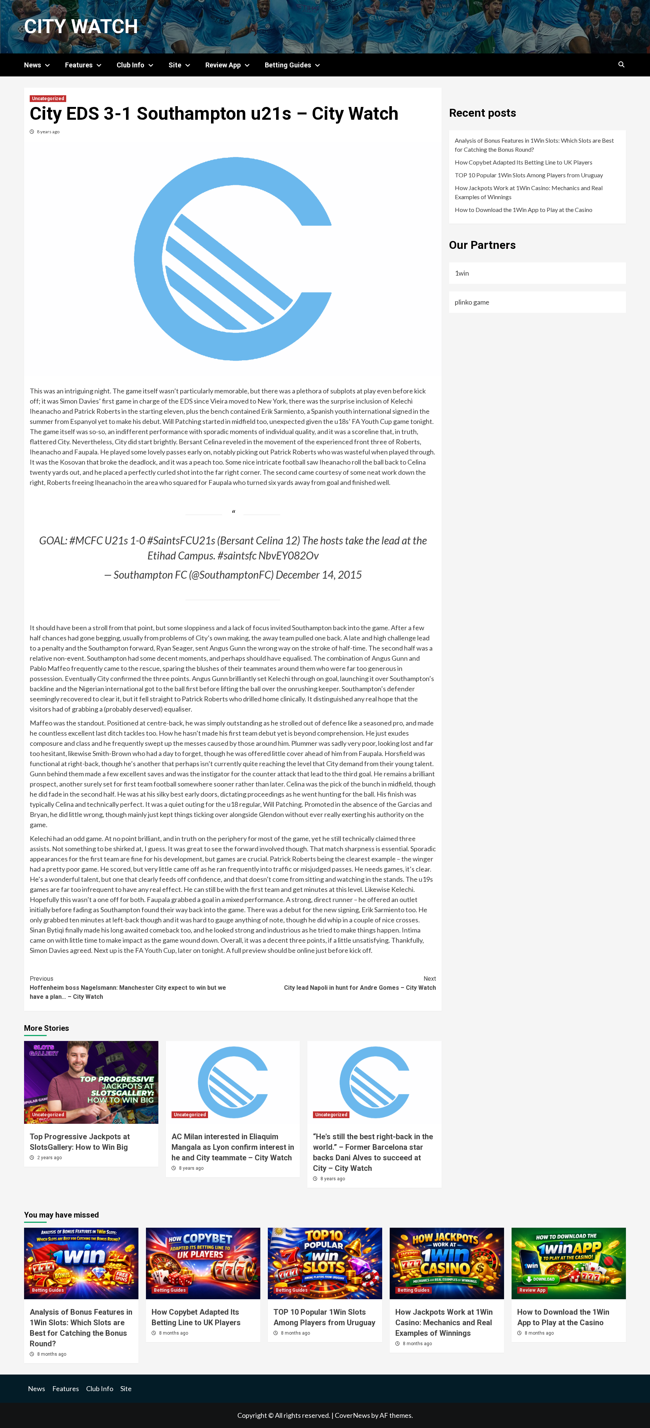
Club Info (130, 65)
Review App (223, 65)
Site (175, 65)
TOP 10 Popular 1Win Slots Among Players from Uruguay (529, 174)
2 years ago (49, 1157)
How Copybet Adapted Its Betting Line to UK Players (523, 162)
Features (79, 65)
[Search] (621, 65)
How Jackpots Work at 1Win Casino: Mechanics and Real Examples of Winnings (529, 192)
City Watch (81, 26)
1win (462, 273)
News (32, 65)
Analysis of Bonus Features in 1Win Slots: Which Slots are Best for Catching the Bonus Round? (534, 145)
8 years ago (48, 131)
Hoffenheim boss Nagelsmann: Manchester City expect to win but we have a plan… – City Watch (128, 987)
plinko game (472, 302)
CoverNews (352, 1415)
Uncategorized (48, 98)
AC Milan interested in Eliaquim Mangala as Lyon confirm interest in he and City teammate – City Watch (233, 1147)
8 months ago (51, 1354)
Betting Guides (288, 65)
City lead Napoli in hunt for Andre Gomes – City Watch (360, 983)
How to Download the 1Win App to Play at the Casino (523, 209)
